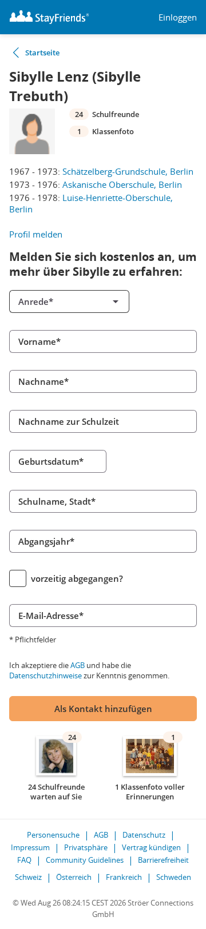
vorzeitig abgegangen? (77, 578)
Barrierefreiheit (163, 860)
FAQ (24, 860)
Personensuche (53, 835)
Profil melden (35, 234)
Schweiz (28, 877)
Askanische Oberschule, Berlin (122, 184)
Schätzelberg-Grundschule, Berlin (127, 171)
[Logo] (49, 17)
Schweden (173, 877)
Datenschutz (143, 835)
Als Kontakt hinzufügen (103, 708)
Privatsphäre (86, 847)
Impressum (30, 847)
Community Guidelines (85, 860)
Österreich (74, 877)
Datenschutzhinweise (45, 675)
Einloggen (178, 17)
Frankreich (124, 877)
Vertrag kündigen (151, 847)
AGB (77, 665)
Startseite (42, 52)
